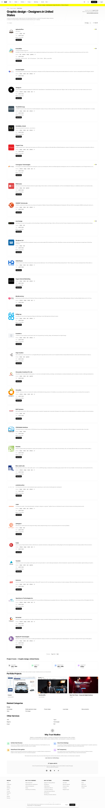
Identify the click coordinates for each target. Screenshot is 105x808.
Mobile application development (31, 784)
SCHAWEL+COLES (21, 126)
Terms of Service (37, 805)
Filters (88, 22)
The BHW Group (20, 107)
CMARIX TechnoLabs (22, 203)
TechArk (18, 561)
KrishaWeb (19, 48)
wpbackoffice (20, 29)
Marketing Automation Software (50, 794)
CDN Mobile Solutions (22, 427)
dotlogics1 (18, 523)
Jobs (8, 794)
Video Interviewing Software (49, 791)
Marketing (36, 1)
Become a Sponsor (66, 784)
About (82, 782)
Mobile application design (30, 709)
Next (58, 654)
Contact (83, 787)
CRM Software (47, 786)
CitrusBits (18, 390)
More (47, 1)
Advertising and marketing (30, 789)
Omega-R (18, 87)
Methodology (84, 786)
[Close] (77, 805)
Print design (28, 711)
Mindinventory (20, 296)
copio (17, 504)
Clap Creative (19, 353)
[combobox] (85, 2)
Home (8, 8)
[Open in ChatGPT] (46, 770)
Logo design (65, 709)
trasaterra (19, 333)
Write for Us (83, 784)
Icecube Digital (20, 69)
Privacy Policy (30, 805)
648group (18, 314)
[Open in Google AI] (50, 770)
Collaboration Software (48, 787)
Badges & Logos (66, 789)
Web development (28, 782)
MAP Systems (19, 409)
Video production (85, 709)
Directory (8, 798)
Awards (42, 1)
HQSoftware (19, 261)
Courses (8, 791)
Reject (66, 804)
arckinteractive (20, 485)
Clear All (96, 22)
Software (22, 1)
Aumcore (18, 580)
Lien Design (19, 221)
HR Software (46, 784)
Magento (9, 721)
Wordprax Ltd (19, 240)
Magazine (9, 792)
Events (8, 789)
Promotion (65, 787)
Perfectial (18, 617)
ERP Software (46, 792)
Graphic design (13, 8)
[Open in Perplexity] (54, 770)
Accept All (72, 804)
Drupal (8, 724)
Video (8, 711)
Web (10, 1)
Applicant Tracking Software (49, 782)
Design (29, 1)
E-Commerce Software (48, 789)
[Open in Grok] (58, 770)
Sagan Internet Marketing (23, 279)
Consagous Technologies (23, 164)
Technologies (56, 721)
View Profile (18, 39)
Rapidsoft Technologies (22, 636)
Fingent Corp (19, 145)
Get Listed (94, 1)
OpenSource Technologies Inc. (24, 598)
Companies (9, 784)
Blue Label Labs (20, 466)
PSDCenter (19, 184)
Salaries (8, 796)
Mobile (16, 1)
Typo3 (54, 719)
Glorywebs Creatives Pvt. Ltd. (24, 372)
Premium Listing (66, 786)
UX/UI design (9, 709)
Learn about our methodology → (52, 758)
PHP (54, 724)
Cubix (17, 543)
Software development (29, 786)
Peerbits (18, 446)
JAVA (8, 719)
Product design (47, 709)
